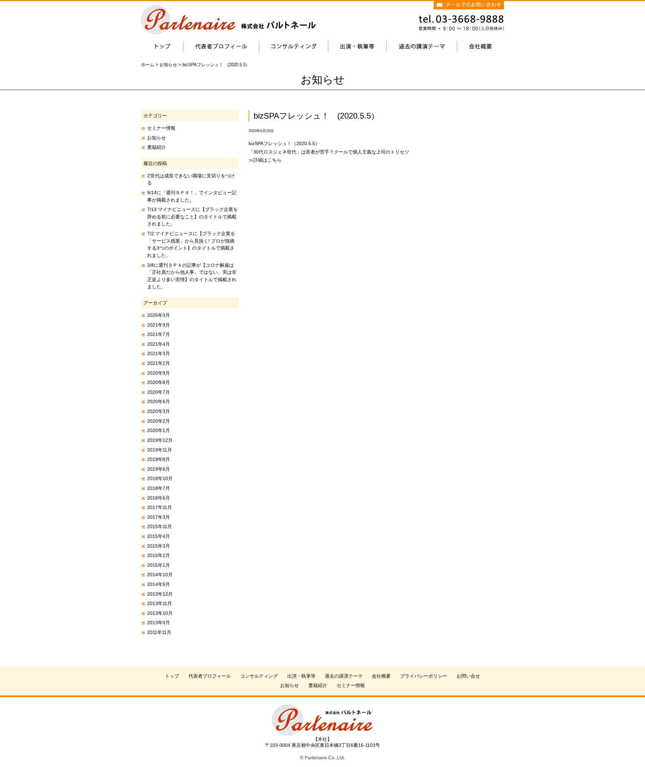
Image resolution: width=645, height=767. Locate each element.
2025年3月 (158, 315)
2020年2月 (158, 421)
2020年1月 (158, 430)
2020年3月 (158, 411)
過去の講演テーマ (343, 676)
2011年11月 (159, 632)
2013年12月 (160, 594)
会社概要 (381, 676)
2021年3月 (158, 353)
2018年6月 (158, 498)
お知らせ (156, 137)
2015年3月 (158, 546)
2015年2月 (158, 555)
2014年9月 (158, 584)
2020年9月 (158, 373)
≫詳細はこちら (265, 160)
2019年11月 (159, 450)
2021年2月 (158, 363)
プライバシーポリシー (423, 676)
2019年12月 (160, 440)
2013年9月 (158, 622)
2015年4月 (158, 536)
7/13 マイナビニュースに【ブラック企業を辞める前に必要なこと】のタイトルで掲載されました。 (192, 216)
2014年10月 (160, 574)
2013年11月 (159, 603)
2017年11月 (159, 507)
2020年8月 (158, 382)
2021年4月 (158, 344)
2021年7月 (158, 334)
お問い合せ (468, 676)
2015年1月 (158, 565)
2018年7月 (158, 488)
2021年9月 (158, 325)
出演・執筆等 (301, 676)
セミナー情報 (161, 128)
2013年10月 (160, 613)
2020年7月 (158, 392)
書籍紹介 (156, 147)
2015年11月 (159, 526)
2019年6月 (158, 469)
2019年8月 (158, 459)
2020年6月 (158, 401)
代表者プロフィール (209, 676)
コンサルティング (259, 676)
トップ (172, 676)
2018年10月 (160, 478)
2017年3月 (158, 517)
